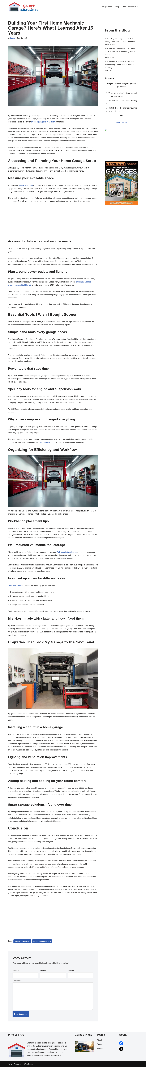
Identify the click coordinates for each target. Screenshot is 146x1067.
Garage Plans (106, 7)
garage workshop (26, 185)
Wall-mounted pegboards (67, 552)
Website (71, 971)
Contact (100, 1044)
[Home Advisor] (121, 130)
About (99, 1040)
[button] (137, 6)
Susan (12, 38)
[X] (121, 1049)
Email (43, 971)
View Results (121, 123)
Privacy (100, 1048)
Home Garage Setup (22, 941)
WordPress (28, 1064)
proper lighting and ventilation (43, 122)
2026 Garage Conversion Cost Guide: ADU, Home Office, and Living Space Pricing (120, 51)
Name (16, 971)
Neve (10, 1064)
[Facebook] (121, 1043)
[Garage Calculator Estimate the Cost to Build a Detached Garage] (23, 7)
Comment (17, 981)
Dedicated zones (15, 585)
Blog (117, 7)
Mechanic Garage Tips (42, 941)
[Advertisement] (53, 222)
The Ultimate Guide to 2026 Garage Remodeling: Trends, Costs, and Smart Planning (120, 64)
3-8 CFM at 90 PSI (47, 442)
